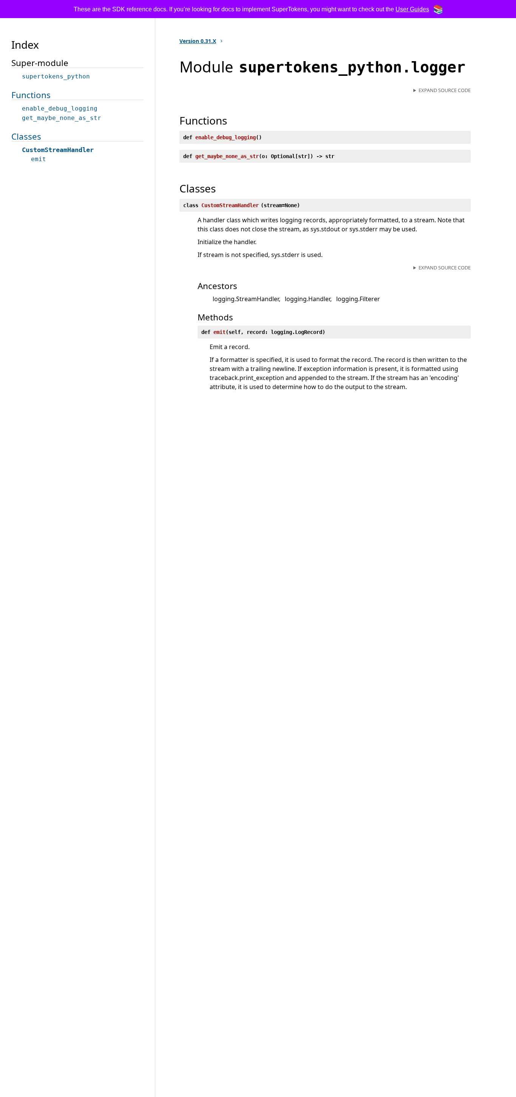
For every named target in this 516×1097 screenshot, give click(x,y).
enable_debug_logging (59, 108)
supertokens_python (56, 76)
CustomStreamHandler (58, 150)
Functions (31, 95)
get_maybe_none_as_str (61, 118)
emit (38, 159)
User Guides (412, 9)
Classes (26, 136)
